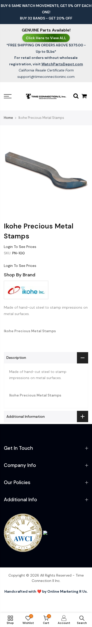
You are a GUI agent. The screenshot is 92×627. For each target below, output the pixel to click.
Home (8, 118)
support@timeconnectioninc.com (46, 76)
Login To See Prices (20, 246)
